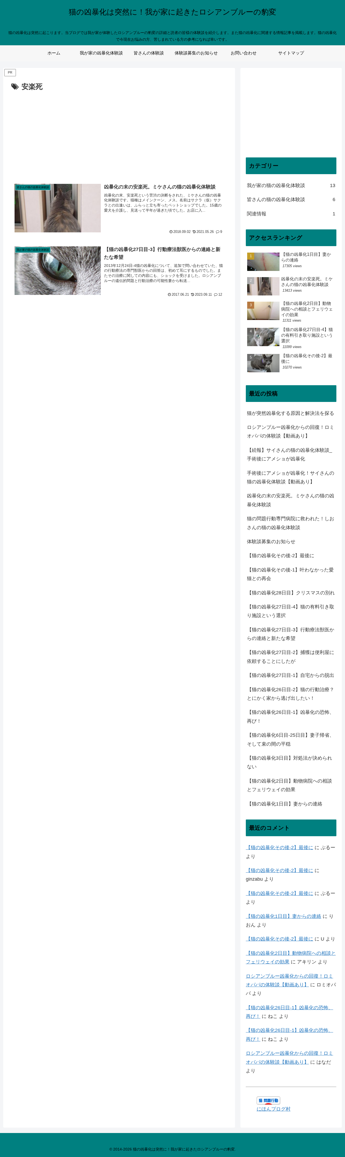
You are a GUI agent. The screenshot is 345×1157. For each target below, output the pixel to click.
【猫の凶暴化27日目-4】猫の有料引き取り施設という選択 (290, 611)
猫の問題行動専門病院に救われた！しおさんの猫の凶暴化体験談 (290, 523)
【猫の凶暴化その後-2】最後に (280, 555)
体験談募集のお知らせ (271, 541)
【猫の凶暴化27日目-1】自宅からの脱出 (290, 675)
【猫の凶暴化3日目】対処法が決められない (289, 762)
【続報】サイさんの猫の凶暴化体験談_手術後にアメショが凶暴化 (289, 454)
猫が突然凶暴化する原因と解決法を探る (290, 413)
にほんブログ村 (274, 1109)
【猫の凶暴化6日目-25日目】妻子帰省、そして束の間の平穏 (290, 739)
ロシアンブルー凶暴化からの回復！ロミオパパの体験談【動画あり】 (290, 432)
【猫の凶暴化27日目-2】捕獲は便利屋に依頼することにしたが (290, 657)
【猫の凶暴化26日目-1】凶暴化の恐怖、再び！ (290, 717)
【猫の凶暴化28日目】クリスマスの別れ (291, 592)
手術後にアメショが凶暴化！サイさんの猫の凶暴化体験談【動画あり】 (290, 477)
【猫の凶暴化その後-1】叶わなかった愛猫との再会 (290, 574)
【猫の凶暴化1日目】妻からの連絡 (284, 804)
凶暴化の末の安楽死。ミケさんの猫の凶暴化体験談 (290, 500)
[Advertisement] (119, 133)
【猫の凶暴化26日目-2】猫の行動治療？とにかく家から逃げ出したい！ (290, 694)
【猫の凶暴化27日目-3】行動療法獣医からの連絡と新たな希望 (290, 634)
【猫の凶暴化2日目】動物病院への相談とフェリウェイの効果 (289, 785)
